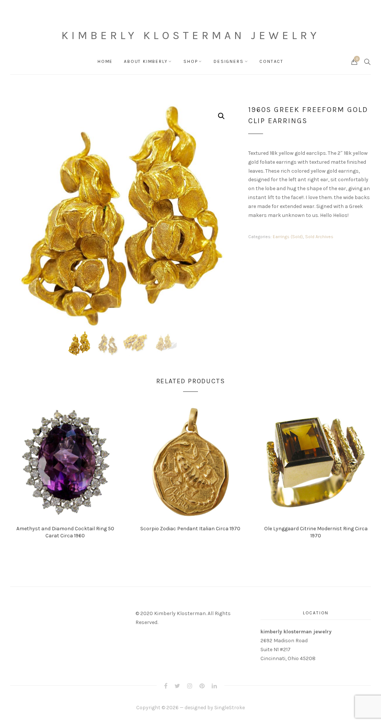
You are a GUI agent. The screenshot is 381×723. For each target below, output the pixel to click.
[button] (221, 116)
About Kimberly (145, 61)
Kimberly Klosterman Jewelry (190, 35)
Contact (271, 61)
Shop (190, 61)
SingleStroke (229, 707)
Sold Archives (319, 236)
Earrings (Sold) (288, 236)
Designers (228, 61)
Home (105, 61)
